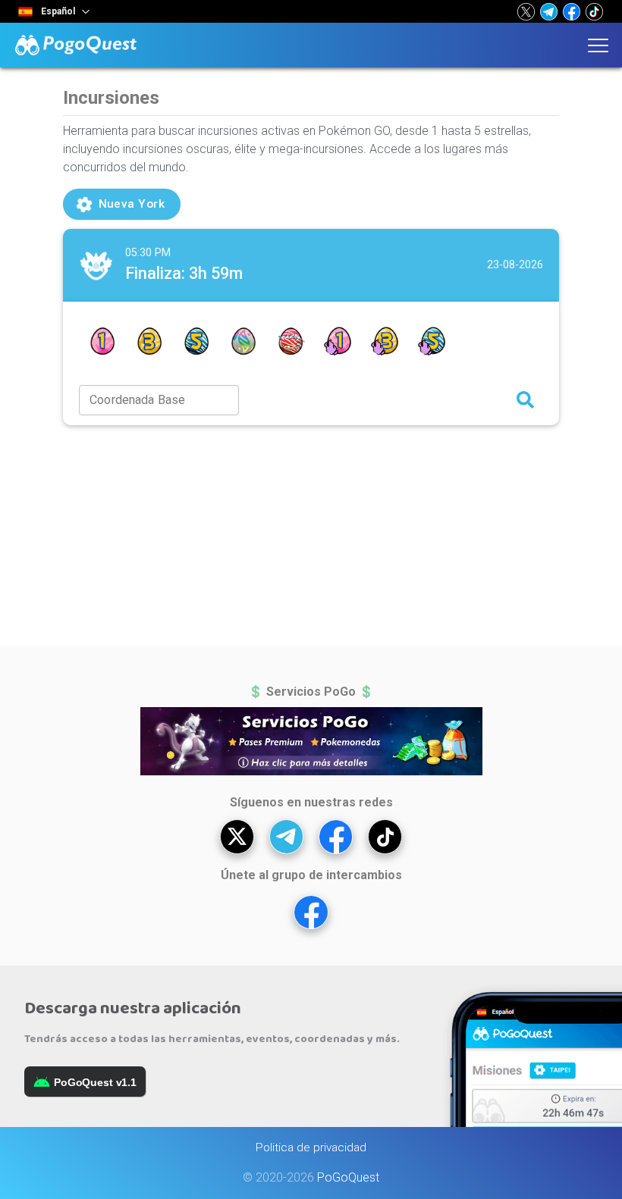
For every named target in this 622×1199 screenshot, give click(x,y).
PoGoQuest (348, 1177)
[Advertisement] (310, 536)
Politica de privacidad (311, 1147)
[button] (526, 11)
